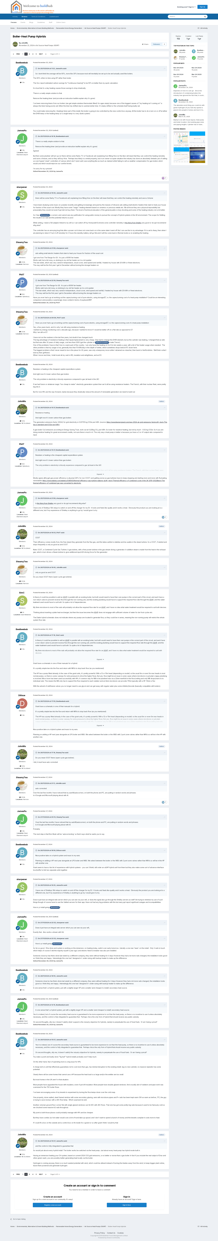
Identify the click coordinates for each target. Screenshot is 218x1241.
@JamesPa (45, 215)
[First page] (13, 54)
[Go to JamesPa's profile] (22, 138)
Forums (14, 22)
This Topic (195, 16)
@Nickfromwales (102, 342)
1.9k (23, 150)
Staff (50, 22)
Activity (15, 16)
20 (23, 612)
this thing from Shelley (133, 223)
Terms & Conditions (38, 16)
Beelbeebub (22, 62)
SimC (21, 592)
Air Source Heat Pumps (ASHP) (47, 45)
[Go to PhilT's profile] (22, 282)
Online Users (60, 22)
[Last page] (45, 54)
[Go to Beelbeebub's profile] (22, 71)
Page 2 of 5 (55, 54)
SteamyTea (22, 242)
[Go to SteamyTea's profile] (22, 250)
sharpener (22, 187)
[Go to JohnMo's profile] (15, 44)
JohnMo (24, 43)
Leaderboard (54, 16)
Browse (24, 16)
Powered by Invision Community (109, 1238)
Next (41, 54)
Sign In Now (127, 1205)
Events (23, 22)
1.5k (23, 82)
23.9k (23, 262)
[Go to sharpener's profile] (22, 195)
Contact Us (111, 1233)
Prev (18, 54)
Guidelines (41, 22)
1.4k (23, 715)
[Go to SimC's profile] (22, 601)
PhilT (21, 274)
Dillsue (21, 695)
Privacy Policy (99, 1233)
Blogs (31, 22)
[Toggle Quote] (36, 68)
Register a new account (52, 1205)
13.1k (23, 421)
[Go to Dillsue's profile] (22, 703)
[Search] (205, 16)
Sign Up (202, 7)
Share (145, 44)
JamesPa (59, 68)
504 (23, 294)
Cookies (120, 1233)
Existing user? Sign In (185, 7)
